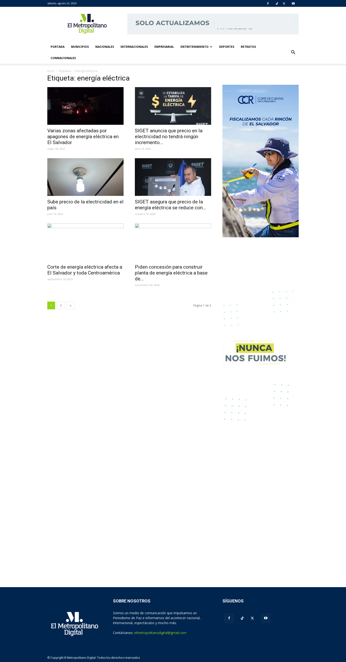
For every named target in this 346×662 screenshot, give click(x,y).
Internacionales (134, 47)
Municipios (80, 47)
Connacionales (63, 58)
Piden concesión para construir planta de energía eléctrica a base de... (171, 273)
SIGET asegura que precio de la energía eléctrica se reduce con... (170, 204)
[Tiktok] (277, 3)
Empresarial (164, 47)
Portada (57, 47)
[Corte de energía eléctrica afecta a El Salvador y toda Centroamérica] (85, 242)
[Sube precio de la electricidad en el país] (85, 177)
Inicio (50, 71)
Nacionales (104, 47)
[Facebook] (267, 3)
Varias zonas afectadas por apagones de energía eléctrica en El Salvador (83, 136)
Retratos (248, 47)
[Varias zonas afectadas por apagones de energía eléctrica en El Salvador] (85, 106)
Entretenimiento (195, 47)
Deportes (226, 47)
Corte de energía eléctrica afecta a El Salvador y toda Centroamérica (84, 270)
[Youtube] (293, 3)
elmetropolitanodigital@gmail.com (160, 632)
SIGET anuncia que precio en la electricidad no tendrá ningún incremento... (168, 136)
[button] (293, 52)
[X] (284, 3)
